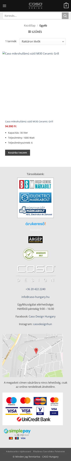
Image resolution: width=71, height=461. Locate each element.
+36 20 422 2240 (35, 289)
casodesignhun (42, 324)
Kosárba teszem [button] (17, 152)
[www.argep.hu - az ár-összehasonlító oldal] (35, 239)
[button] (4, 6)
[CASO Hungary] (35, 6)
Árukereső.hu (35, 230)
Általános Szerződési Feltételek (49, 451)
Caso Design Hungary (42, 316)
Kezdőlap (30, 25)
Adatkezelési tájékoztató (18, 451)
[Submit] (65, 15)
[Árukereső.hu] (35, 225)
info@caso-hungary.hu (35, 297)
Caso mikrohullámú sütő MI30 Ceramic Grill (29, 121)
